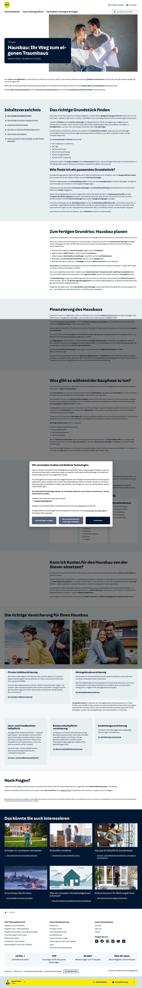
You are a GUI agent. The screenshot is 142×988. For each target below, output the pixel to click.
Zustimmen (98, 520)
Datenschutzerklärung (43, 501)
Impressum (82, 506)
